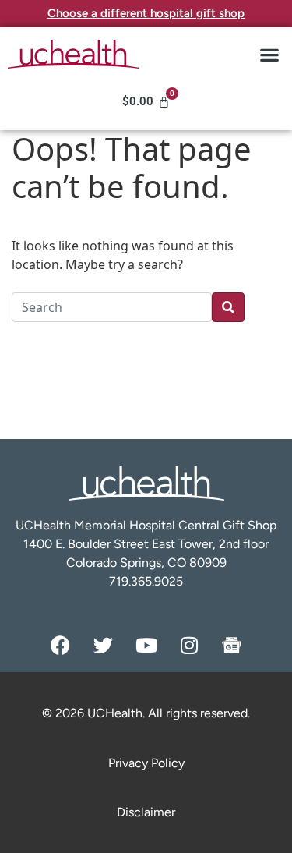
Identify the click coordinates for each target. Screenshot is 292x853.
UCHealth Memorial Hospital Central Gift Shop (146, 525)
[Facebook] (60, 644)
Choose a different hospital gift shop (146, 13)
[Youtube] (146, 644)
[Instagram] (189, 644)
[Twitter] (103, 644)
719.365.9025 (146, 581)
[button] (269, 54)
